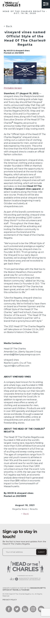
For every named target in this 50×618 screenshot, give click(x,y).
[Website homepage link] (25, 580)
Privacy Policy (10, 600)
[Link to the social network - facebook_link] (9, 609)
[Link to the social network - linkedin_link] (25, 609)
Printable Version (13, 88)
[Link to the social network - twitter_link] (17, 609)
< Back (8, 26)
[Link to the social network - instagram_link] (33, 609)
